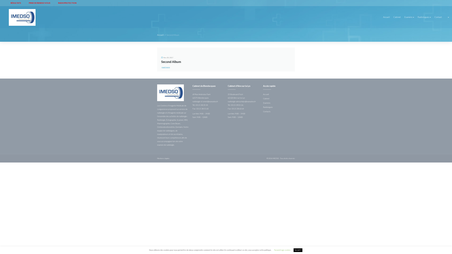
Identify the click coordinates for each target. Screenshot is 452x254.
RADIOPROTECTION (67, 3)
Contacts (266, 111)
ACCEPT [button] (298, 250)
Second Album (171, 62)
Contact (438, 17)
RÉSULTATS (16, 3)
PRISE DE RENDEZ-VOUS (39, 3)
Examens (408, 17)
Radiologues (423, 17)
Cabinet (397, 17)
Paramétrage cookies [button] (282, 250)
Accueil (386, 17)
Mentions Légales (163, 158)
